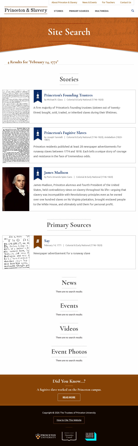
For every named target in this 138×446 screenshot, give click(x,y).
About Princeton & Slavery (64, 2)
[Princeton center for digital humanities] (90, 436)
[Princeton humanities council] (67, 436)
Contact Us (125, 2)
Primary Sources (79, 11)
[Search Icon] (132, 10)
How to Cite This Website (69, 420)
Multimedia (102, 11)
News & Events (89, 2)
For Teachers (108, 2)
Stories (58, 11)
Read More (69, 397)
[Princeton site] (46, 436)
